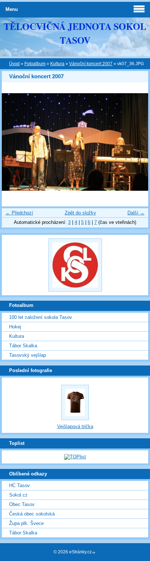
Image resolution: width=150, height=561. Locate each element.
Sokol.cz (18, 495)
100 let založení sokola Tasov (40, 317)
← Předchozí (19, 213)
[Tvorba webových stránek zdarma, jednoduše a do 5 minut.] (94, 552)
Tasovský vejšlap (27, 355)
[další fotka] (136, 142)
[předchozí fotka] (13, 142)
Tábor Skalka (23, 345)
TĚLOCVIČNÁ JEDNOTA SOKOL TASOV (75, 33)
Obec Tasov (22, 504)
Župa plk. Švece (26, 523)
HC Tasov (19, 485)
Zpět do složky (80, 213)
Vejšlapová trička (75, 426)
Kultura (57, 64)
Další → (136, 213)
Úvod (14, 64)
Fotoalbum (35, 64)
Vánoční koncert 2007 (90, 64)
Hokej (15, 326)
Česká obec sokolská (32, 514)
